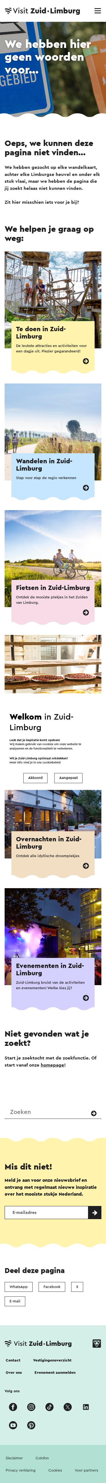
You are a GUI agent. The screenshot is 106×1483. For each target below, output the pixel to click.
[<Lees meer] (86, 361)
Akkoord (35, 778)
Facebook (51, 1287)
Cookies (55, 1470)
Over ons (14, 1373)
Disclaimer (14, 1458)
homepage (52, 1065)
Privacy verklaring (21, 1470)
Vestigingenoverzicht (52, 1360)
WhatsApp (19, 1287)
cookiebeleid (51, 762)
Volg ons (12, 1391)
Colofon (42, 1458)
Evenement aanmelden (55, 1373)
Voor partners (86, 1470)
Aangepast (68, 778)
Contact (13, 1360)
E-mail (15, 1301)
